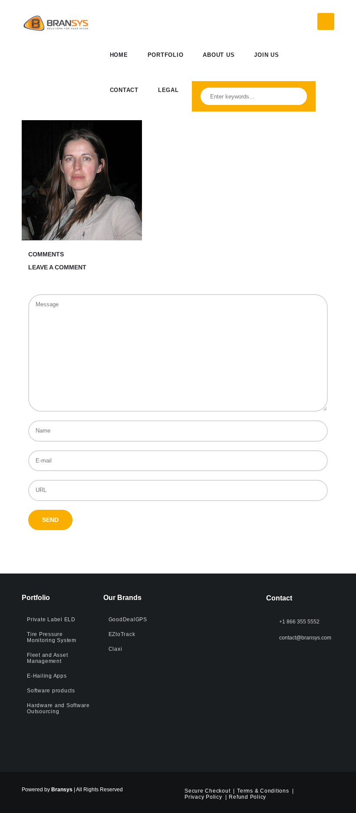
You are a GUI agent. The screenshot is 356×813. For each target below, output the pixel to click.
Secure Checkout (207, 791)
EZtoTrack (122, 634)
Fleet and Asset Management (47, 658)
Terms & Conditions (263, 791)
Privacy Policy (203, 797)
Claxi (115, 649)
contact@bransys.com (305, 638)
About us (218, 55)
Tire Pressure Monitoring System (51, 637)
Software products (51, 691)
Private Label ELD (51, 619)
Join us (266, 55)
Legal (168, 90)
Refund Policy (247, 797)
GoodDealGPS (128, 619)
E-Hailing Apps (47, 676)
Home (119, 55)
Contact (124, 90)
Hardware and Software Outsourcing (58, 708)
